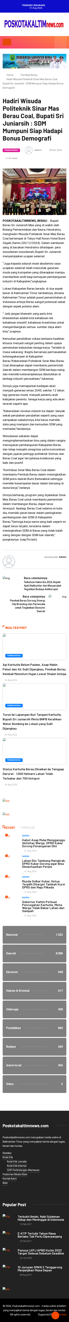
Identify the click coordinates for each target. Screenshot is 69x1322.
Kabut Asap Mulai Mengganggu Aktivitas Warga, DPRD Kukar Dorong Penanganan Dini (43, 843)
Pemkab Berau (29, 75)
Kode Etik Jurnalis (17, 1161)
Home (10, 75)
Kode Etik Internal (16, 1165)
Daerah (25, 836)
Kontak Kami (10, 1178)
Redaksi (7, 1153)
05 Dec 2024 (55, 150)
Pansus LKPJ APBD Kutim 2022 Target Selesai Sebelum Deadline (41, 1251)
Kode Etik (8, 1157)
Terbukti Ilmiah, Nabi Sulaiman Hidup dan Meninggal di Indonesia (41, 1217)
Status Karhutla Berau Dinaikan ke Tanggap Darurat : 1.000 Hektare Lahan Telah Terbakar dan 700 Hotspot (33, 773)
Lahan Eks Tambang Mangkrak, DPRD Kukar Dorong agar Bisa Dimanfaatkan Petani (44, 864)
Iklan (5, 1182)
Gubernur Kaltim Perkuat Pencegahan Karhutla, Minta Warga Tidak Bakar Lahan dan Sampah (43, 906)
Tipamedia (60, 1314)
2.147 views (11, 158)
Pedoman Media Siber (15, 1174)
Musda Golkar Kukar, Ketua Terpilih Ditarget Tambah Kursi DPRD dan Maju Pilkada (43, 884)
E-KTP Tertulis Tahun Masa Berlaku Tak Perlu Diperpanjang (40, 1234)
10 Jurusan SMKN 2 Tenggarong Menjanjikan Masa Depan (40, 1268)
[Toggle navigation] (7, 42)
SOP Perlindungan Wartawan (23, 1170)
